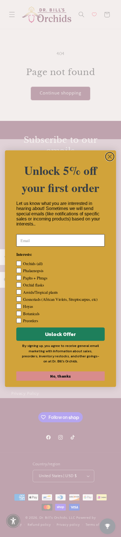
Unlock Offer (60, 334)
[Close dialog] (110, 156)
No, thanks (60, 376)
